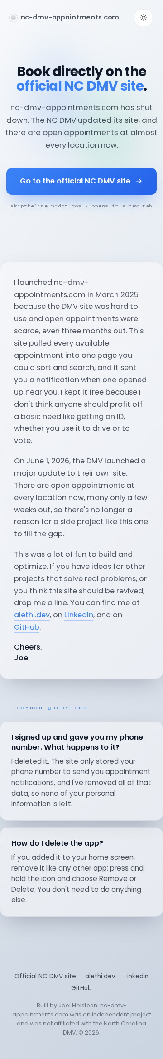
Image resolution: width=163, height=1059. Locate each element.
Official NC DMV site (45, 976)
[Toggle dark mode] (143, 17)
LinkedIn (78, 615)
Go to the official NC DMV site (75, 181)
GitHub (26, 627)
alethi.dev (32, 615)
